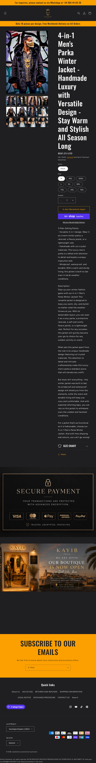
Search (75, 697)
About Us (16, 692)
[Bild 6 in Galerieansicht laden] (21, 111)
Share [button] (63, 454)
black (63, 169)
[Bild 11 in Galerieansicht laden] (32, 122)
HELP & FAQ (27, 692)
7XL (62, 190)
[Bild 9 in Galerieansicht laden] (11, 122)
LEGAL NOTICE (24, 697)
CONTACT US (64, 697)
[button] (5, 13)
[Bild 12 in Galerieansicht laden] (43, 122)
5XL (82, 190)
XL (69, 184)
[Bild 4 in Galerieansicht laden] (43, 101)
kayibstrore (16, 752)
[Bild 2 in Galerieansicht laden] (21, 101)
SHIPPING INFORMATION (71, 692)
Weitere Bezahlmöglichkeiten (74, 222)
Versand (70, 157)
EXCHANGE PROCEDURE (44, 697)
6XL (78, 184)
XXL (70, 178)
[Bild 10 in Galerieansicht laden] (21, 122)
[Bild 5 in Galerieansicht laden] (11, 111)
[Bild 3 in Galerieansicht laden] (32, 101)
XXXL (81, 178)
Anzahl (60, 195)
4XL (72, 190)
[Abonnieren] (67, 668)
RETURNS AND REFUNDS (46, 692)
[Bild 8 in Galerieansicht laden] (43, 111)
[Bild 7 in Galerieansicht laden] (32, 111)
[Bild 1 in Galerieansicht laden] (11, 101)
